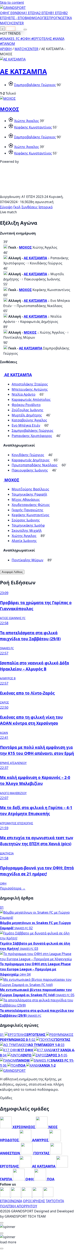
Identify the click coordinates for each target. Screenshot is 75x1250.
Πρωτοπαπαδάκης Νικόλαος (35, 465)
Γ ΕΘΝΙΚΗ (15, 13)
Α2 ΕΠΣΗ (43, 13)
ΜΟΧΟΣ (9, 109)
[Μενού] (25, 29)
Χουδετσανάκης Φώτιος (31, 504)
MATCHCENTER (26, 49)
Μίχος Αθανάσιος (26, 499)
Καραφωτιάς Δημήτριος (31, 460)
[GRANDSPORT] (13, 7)
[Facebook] (5, 1195)
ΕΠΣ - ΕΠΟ (17, 18)
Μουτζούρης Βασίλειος (30, 489)
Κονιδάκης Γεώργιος (28, 455)
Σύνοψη (6, 207)
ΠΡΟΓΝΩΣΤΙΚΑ (60, 18)
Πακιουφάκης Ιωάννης (30, 470)
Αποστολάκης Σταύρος (30, 384)
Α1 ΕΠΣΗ (30, 13)
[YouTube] (27, 1195)
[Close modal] (1, 1222)
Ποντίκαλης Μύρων (27, 560)
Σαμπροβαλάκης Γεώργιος (35, 85)
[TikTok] (48, 1195)
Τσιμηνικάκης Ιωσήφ (28, 525)
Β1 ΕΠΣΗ (57, 13)
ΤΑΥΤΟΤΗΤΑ (55, 1201)
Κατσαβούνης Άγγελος (29, 420)
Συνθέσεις (29, 207)
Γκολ (17, 207)
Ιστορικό (46, 207)
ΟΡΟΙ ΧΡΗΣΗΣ (34, 1201)
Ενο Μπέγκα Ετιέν (26, 425)
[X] (37, 1195)
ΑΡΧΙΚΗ (6, 49)
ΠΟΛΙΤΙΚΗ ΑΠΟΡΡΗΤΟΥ (18, 1206)
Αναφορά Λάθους (12, 572)
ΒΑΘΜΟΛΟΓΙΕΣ (37, 18)
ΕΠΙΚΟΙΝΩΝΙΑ (11, 1201)
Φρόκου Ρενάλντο (26, 404)
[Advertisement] (37, 191)
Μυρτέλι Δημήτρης (27, 415)
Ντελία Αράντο (23, 394)
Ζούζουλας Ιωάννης (27, 410)
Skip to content (12, 2)
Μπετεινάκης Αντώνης (30, 389)
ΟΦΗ (4, 13)
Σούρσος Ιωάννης (26, 520)
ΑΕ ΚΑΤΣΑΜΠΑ (23, 71)
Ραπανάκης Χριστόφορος (32, 435)
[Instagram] (16, 1195)
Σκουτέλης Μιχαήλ (27, 530)
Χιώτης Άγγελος (26, 120)
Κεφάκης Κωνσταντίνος (33, 127)
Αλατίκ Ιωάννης (24, 540)
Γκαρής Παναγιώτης (27, 510)
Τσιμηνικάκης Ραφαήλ (29, 494)
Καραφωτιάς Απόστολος (31, 399)
